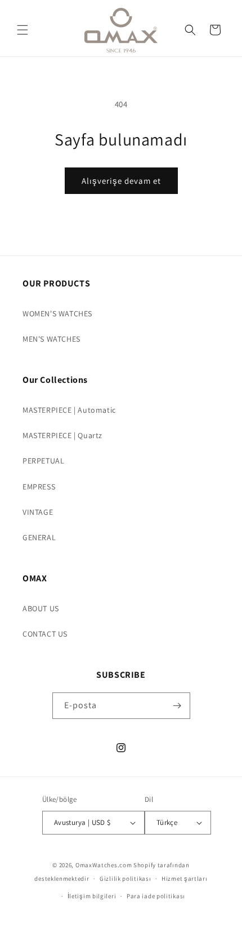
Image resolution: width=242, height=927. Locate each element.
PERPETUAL (43, 461)
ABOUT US (41, 608)
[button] (22, 29)
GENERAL (39, 537)
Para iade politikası (156, 896)
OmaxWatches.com (103, 865)
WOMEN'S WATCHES (57, 313)
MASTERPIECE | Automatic (69, 410)
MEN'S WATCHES (51, 339)
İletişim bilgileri (92, 896)
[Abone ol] (177, 705)
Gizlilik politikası (125, 878)
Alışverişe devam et (121, 180)
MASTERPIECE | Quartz (62, 435)
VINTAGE (38, 512)
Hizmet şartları (185, 878)
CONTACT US (45, 634)
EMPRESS (39, 487)
